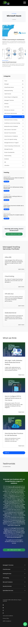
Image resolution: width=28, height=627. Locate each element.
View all (7, 452)
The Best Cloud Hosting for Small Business (13, 39)
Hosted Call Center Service (13, 509)
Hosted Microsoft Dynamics (17, 517)
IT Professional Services (15, 520)
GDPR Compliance (7, 621)
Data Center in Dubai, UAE (14, 525)
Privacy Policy (6, 618)
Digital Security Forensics (10, 530)
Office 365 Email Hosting (17, 492)
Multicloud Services (15, 496)
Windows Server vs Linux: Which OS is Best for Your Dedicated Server (14, 178)
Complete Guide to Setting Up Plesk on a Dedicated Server (13, 197)
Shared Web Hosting (20, 507)
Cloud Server (12, 495)
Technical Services (7, 521)
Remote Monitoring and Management (15, 536)
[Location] (3, 613)
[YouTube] (3, 610)
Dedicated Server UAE (13, 512)
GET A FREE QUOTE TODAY (14, 234)
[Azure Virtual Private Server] (14, 53)
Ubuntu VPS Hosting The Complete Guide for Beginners (14, 215)
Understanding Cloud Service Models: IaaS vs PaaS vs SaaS (14, 206)
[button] (25, 624)
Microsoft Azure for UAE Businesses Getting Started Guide (13, 188)
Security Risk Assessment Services (16, 487)
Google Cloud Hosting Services (12, 503)
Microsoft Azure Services (17, 491)
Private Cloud (11, 498)
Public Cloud (20, 499)
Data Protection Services (19, 522)
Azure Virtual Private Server (9, 62)
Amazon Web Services (18, 500)
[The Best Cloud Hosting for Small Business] (14, 30)
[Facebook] (3, 607)
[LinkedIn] (3, 605)
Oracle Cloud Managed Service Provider (13, 502)
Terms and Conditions (8, 615)
